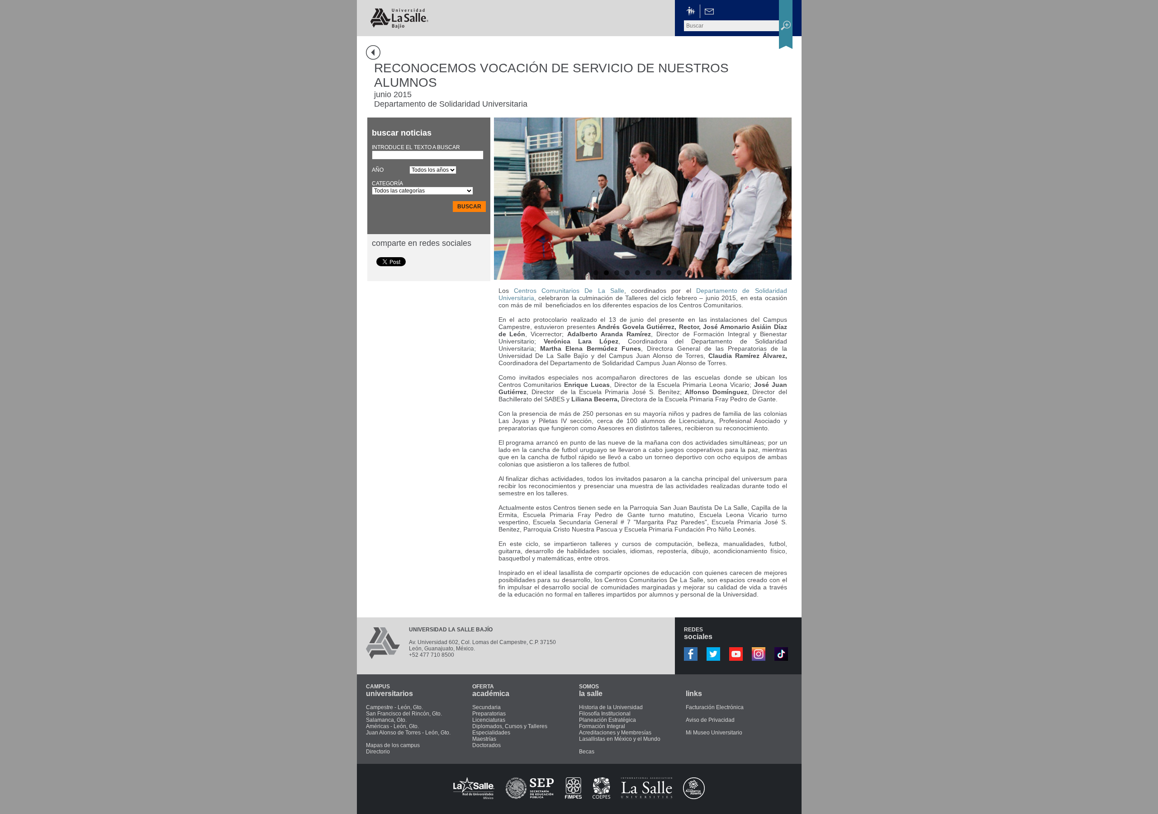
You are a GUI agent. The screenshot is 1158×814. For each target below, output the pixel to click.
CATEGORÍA (387, 183)
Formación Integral (602, 726)
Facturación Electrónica (715, 707)
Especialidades (491, 732)
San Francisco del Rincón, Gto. (404, 713)
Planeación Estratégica (607, 720)
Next (782, 196)
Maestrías (484, 739)
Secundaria (486, 707)
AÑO (378, 170)
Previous (503, 196)
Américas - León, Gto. (392, 726)
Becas (586, 751)
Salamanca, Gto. (386, 720)
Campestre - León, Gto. (394, 707)
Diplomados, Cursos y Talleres (509, 726)
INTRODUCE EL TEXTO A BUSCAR (416, 147)
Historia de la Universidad (611, 707)
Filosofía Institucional (605, 713)
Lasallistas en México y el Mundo (619, 739)
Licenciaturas (488, 720)
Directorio (378, 751)
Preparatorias (489, 713)
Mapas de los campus (393, 745)
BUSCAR (469, 206)
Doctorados (486, 745)
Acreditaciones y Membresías (615, 732)
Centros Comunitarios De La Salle (569, 290)
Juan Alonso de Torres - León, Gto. (408, 732)
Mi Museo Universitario (714, 732)
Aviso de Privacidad (710, 720)
